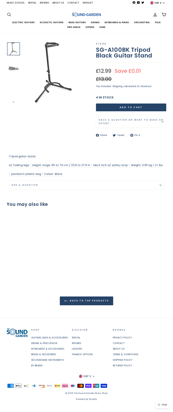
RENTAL (32, 2)
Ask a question (24, 185)
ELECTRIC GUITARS (23, 22)
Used (102, 27)
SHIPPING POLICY (122, 360)
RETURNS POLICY (122, 365)
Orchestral (142, 22)
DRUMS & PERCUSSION (44, 343)
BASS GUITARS (77, 22)
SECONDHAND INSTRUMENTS (47, 360)
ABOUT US (58, 2)
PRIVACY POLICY (122, 337)
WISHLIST (88, 2)
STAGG (101, 43)
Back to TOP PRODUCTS (89, 300)
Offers (89, 27)
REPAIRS (44, 2)
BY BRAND (37, 365)
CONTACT (73, 2)
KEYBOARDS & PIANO (117, 22)
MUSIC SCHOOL (16, 2)
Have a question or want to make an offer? (131, 121)
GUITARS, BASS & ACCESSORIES (49, 337)
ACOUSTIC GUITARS (52, 22)
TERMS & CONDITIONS (125, 354)
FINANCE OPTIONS (82, 354)
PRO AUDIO (73, 27)
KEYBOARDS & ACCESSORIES (47, 348)
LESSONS (77, 348)
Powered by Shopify (86, 399)
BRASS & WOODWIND (43, 354)
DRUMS (95, 22)
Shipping (118, 86)
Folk (158, 22)
